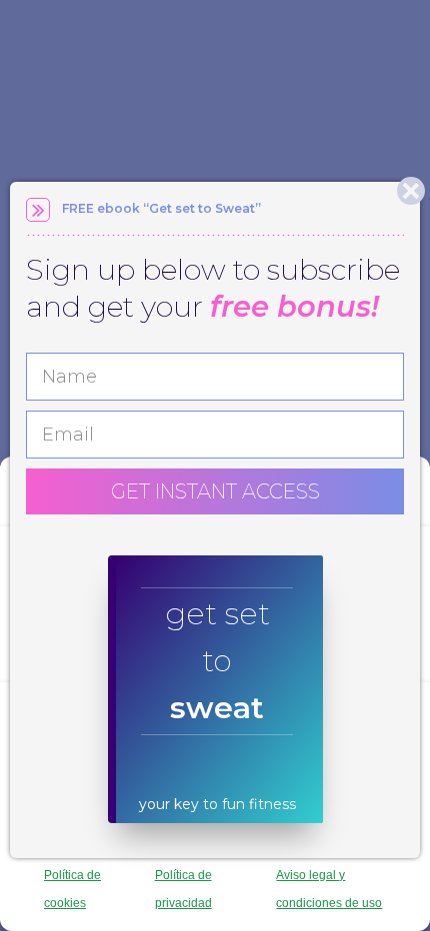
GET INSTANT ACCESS (215, 491)
